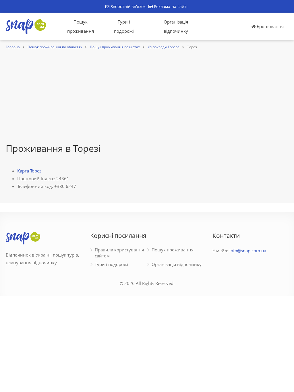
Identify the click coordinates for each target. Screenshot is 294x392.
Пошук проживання (80, 26)
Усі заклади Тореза (163, 46)
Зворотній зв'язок (127, 6)
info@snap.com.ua (247, 250)
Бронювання (270, 26)
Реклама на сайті (170, 6)
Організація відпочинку (176, 26)
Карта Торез (29, 171)
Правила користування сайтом (119, 253)
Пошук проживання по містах (115, 46)
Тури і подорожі (124, 26)
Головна (13, 46)
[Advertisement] (147, 94)
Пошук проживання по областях (55, 46)
